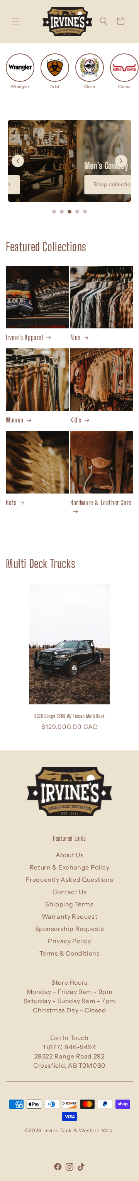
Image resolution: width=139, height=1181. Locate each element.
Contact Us (70, 892)
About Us (70, 855)
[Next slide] (121, 161)
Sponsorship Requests (69, 929)
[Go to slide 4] (77, 212)
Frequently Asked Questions (70, 879)
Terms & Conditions (69, 953)
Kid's (75, 420)
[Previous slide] (18, 161)
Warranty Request (70, 916)
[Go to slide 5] (85, 212)
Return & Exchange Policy (69, 867)
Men (75, 337)
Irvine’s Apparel (24, 337)
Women (15, 420)
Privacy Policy (69, 941)
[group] (20, 71)
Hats (11, 503)
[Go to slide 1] (54, 212)
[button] (15, 21)
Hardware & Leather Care (101, 503)
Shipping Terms (69, 904)
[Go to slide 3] (69, 212)
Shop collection (45, 184)
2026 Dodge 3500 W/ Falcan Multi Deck (69, 716)
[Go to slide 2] (62, 212)
